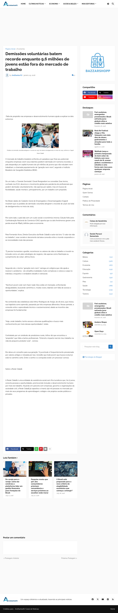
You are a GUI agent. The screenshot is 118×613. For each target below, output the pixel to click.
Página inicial (10, 49)
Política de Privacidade (91, 201)
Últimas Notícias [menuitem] (36, 4)
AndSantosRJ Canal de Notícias (27, 609)
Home (112, 609)
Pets (98, 282)
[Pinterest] (41, 449)
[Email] (45, 449)
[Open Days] (88, 333)
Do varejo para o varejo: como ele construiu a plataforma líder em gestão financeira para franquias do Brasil (13, 486)
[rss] (113, 599)
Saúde (98, 286)
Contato (86, 197)
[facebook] (93, 599)
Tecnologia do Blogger (93, 357)
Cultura (98, 261)
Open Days (98, 331)
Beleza (98, 257)
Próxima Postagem (68, 558)
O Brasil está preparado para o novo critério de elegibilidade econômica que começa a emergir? (64, 485)
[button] (108, 4)
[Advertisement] (59, 27)
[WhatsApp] (36, 449)
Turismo (98, 294)
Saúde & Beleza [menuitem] (70, 4)
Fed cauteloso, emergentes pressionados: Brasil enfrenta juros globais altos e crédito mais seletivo (103, 118)
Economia (21, 49)
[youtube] (103, 599)
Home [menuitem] (23, 4)
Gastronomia (98, 277)
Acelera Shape (100, 322)
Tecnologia (98, 290)
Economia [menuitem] (53, 4)
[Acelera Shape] (88, 324)
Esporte (98, 273)
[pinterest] (108, 599)
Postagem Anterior (12, 558)
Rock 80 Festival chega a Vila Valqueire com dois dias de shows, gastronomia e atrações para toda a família (103, 137)
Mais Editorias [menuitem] (88, 4)
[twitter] (98, 599)
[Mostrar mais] (50, 449)
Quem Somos (88, 193)
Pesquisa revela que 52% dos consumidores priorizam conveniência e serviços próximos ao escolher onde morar (39, 486)
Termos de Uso (88, 205)
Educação (98, 269)
